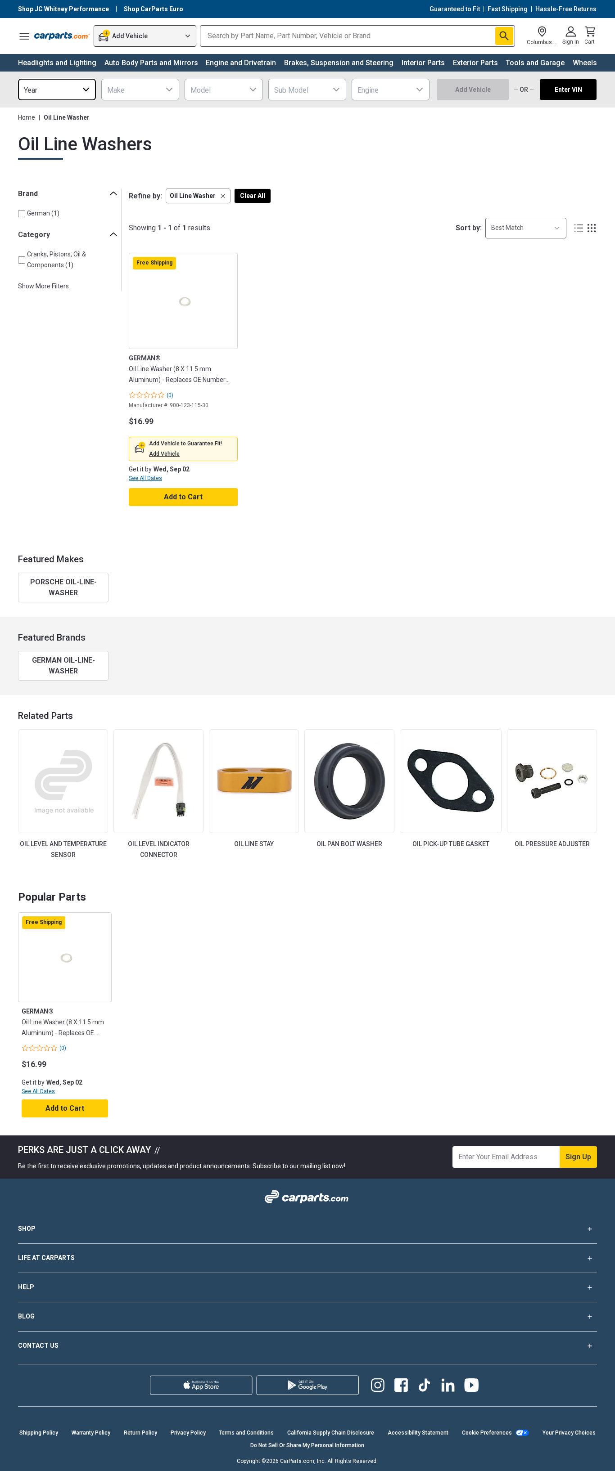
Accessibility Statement (418, 1433)
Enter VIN (568, 89)
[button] (198, 195)
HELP (26, 1287)
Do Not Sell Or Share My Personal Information (307, 1445)
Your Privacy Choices (569, 1433)
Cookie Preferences (487, 1433)
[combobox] (57, 89)
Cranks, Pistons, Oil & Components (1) (56, 259)
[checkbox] (21, 213)
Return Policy (140, 1433)
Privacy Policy (188, 1433)
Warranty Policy (91, 1433)
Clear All (252, 195)
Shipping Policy (38, 1433)
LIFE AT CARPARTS (46, 1257)
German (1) (43, 213)
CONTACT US (38, 1345)
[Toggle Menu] (24, 36)
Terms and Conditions (246, 1433)
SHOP (27, 1228)
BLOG (26, 1316)
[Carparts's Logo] (62, 36)
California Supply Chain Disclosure (330, 1433)
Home (26, 117)
